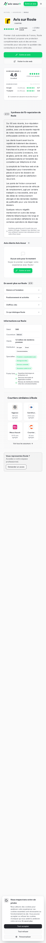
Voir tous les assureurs (22, 444)
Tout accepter (23, 926)
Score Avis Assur (23, 29)
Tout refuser (23, 931)
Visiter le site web (24, 61)
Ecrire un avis (24, 55)
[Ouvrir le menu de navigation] (41, 3)
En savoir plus (27, 921)
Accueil (7, 12)
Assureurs (17, 12)
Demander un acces (16, 467)
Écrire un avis (30, 4)
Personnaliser (25, 937)
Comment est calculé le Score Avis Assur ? (24, 97)
